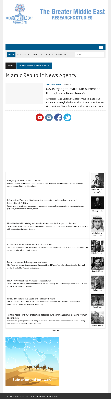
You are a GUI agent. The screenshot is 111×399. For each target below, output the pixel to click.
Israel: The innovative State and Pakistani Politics (31, 298)
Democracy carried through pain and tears (27, 262)
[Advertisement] (58, 34)
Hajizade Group (52, 396)
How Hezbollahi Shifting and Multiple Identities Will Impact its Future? (42, 223)
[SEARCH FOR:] (89, 54)
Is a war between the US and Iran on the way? (29, 244)
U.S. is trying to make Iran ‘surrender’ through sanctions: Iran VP (73, 90)
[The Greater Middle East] (55, 14)
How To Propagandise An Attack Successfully (29, 280)
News (58, 84)
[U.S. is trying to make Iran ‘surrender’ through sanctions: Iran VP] (24, 102)
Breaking (50, 84)
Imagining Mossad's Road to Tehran (24, 180)
